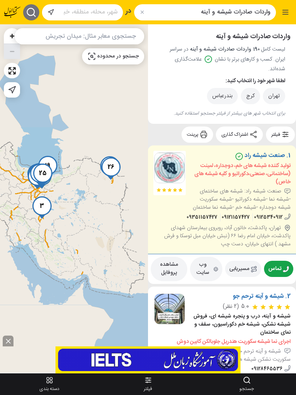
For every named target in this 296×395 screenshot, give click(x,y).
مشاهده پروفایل (169, 268)
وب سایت (203, 268)
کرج (250, 96)
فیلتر (276, 134)
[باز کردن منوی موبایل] (285, 12)
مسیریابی (239, 268)
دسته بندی (49, 389)
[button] (42, 207)
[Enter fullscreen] (12, 70)
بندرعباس (222, 96)
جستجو (246, 389)
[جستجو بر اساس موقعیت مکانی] (50, 12)
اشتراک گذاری (235, 134)
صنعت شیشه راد (264, 156)
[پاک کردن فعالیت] (142, 12)
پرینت (193, 134)
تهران (274, 96)
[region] (74, 198)
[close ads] (8, 341)
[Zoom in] (12, 36)
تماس (274, 268)
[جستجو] (31, 12)
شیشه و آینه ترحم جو (258, 297)
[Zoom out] (12, 51)
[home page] (12, 12)
